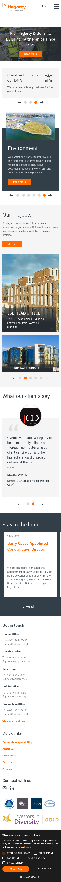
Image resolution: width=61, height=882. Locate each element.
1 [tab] (25, 102)
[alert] (30, 856)
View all (12, 249)
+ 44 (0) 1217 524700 (16, 715)
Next (42, 102)
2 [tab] (30, 102)
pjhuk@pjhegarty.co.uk (16, 649)
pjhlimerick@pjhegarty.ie (17, 666)
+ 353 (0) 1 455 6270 (15, 697)
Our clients (9, 760)
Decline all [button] (44, 868)
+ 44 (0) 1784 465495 (16, 645)
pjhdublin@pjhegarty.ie (16, 701)
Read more (19, 175)
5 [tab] (39, 200)
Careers (7, 767)
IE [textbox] (42, 6)
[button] (4, 853)
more (11, 472)
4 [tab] (34, 200)
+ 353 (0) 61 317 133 (15, 662)
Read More (30, 53)
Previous (19, 102)
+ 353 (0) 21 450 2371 (16, 680)
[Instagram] (4, 793)
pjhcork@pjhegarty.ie (16, 684)
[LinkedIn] (12, 793)
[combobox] (41, 6)
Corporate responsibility (17, 747)
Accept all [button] (16, 868)
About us (8, 753)
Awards (7, 774)
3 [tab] (35, 102)
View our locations (13, 726)
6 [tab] (44, 200)
